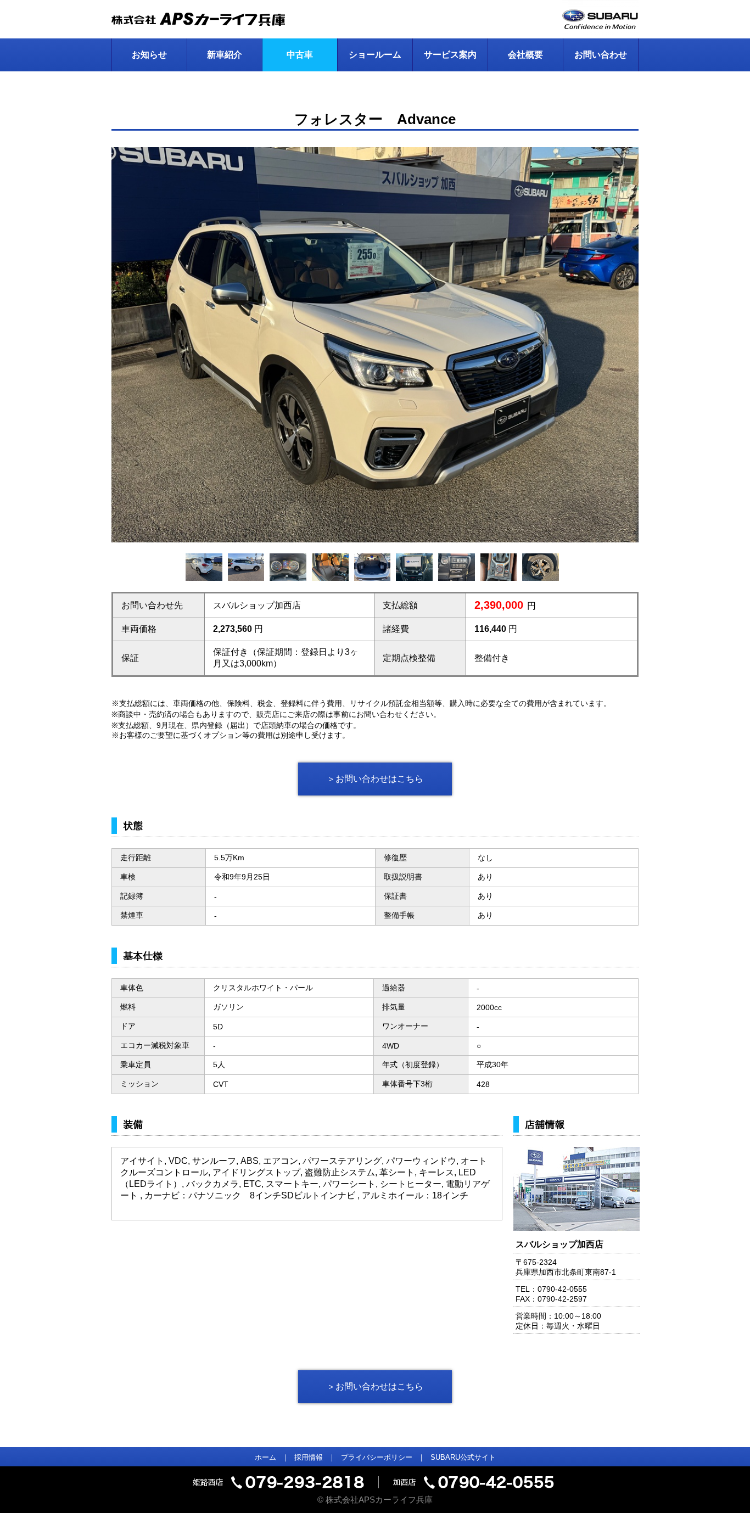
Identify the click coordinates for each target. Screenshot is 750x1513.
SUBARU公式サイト (463, 1457)
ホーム (265, 1457)
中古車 (300, 54)
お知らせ (149, 54)
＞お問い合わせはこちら (375, 778)
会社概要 (525, 54)
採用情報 (308, 1457)
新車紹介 (224, 54)
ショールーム (375, 54)
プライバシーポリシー (376, 1457)
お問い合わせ (600, 54)
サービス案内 (450, 54)
